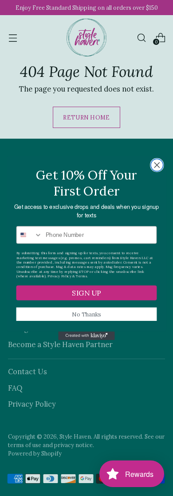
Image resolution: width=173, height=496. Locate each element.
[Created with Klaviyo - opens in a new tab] (86, 336)
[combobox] (29, 234)
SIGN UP (86, 292)
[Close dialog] (157, 165)
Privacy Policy (59, 276)
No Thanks (86, 314)
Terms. (81, 276)
